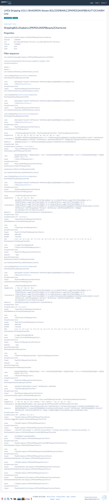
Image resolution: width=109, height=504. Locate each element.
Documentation (8, 18)
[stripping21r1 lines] (10, 24)
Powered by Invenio (91, 497)
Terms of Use (51, 497)
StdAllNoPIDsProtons (24, 114)
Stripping (15, 18)
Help (68, 497)
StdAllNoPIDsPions (23, 76)
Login (91, 3)
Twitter (52, 499)
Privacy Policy (60, 497)
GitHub (73, 497)
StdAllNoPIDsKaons (23, 95)
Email (58, 499)
